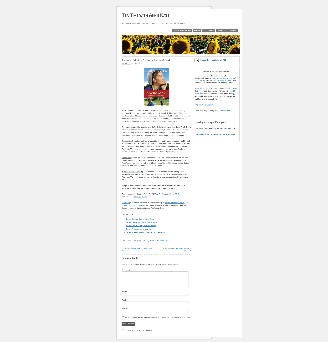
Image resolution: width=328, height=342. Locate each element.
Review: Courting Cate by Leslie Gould (140, 219)
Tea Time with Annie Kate (145, 15)
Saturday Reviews (140, 197)
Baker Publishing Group (174, 203)
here (132, 174)
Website (125, 309)
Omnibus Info (221, 30)
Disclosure (126, 203)
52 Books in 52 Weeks (139, 241)
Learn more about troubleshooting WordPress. (215, 134)
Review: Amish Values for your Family (140, 229)
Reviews (152, 241)
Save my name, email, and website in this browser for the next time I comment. (158, 317)
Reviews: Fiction (163, 241)
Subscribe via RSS (213, 60)
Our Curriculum (208, 30)
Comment (126, 270)
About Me (233, 30)
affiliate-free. (224, 111)
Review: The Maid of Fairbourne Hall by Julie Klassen (145, 232)
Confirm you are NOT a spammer (138, 330)
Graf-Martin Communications (133, 205)
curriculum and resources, (222, 78)
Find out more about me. (205, 105)
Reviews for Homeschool (182, 30)
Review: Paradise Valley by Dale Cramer (141, 226)
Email (124, 300)
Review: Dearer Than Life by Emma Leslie (141, 222)
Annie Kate (137, 63)
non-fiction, (199, 80)
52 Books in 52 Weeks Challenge (169, 194)
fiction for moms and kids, (223, 80)
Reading (197, 30)
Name (125, 291)
